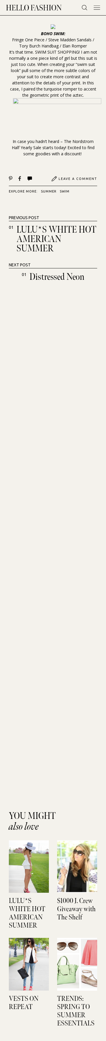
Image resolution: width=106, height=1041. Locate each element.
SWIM (64, 191)
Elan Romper (74, 46)
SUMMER (49, 191)
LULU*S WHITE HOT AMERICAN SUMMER (56, 239)
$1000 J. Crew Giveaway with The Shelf (76, 909)
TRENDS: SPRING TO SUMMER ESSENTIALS (76, 1011)
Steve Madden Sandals (70, 39)
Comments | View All (36, 179)
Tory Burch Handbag (39, 46)
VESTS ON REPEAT (24, 1003)
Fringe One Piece (28, 39)
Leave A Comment (78, 178)
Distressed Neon (57, 277)
